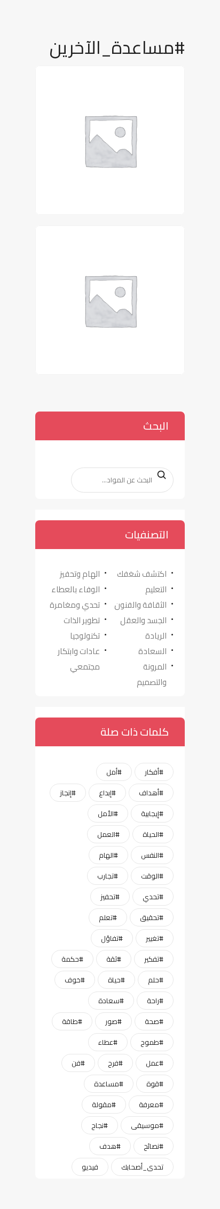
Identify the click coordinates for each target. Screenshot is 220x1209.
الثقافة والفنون (140, 604)
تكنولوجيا (85, 635)
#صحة (154, 1021)
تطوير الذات (82, 620)
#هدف (110, 1146)
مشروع (157, 238)
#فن (78, 1063)
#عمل (154, 1063)
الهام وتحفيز (80, 574)
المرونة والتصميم (152, 674)
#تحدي (153, 896)
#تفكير (153, 959)
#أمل (114, 771)
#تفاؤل (112, 938)
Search (159, 475)
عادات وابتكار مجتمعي (79, 658)
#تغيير (154, 938)
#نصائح (153, 1146)
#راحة (155, 1000)
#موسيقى (147, 1125)
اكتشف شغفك (142, 574)
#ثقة (113, 959)
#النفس (152, 855)
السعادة (152, 651)
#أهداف (151, 792)
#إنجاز (68, 792)
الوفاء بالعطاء (75, 589)
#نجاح (99, 1125)
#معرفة (151, 1104)
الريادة (156, 635)
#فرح (115, 1063)
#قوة (154, 1083)
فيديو (90, 1166)
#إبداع (107, 792)
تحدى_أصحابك (142, 1166)
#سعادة (111, 1000)
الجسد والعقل (143, 620)
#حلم (155, 979)
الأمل (159, 78)
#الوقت (152, 875)
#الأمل (108, 813)
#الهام (108, 855)
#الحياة (153, 834)
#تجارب (107, 875)
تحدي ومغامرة (75, 604)
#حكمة (72, 959)
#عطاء (107, 1042)
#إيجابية (152, 813)
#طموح (151, 1042)
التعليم (156, 589)
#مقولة (104, 1104)
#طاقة (72, 1021)
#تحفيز (110, 896)
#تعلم (108, 917)
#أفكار (154, 771)
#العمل (108, 834)
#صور (113, 1021)
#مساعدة (108, 1083)
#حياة (116, 979)
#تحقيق (151, 917)
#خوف (75, 979)
